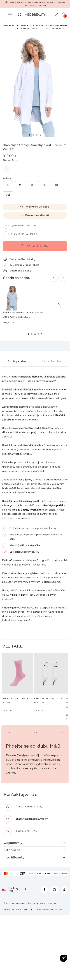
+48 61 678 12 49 (26, 831)
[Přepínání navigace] (9, 14)
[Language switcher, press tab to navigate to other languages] (4, 889)
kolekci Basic (20, 594)
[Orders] (57, 15)
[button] (29, 135)
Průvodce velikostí (37, 215)
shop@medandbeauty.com (32, 818)
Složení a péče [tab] (51, 361)
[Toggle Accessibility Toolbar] (63, 958)
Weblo (58, 909)
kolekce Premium (56, 389)
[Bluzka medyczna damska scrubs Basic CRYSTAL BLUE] (58, 305)
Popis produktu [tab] (19, 361)
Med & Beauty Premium (26, 509)
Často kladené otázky (29, 806)
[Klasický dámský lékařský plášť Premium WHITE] (6, 169)
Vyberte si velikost (37, 206)
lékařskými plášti (53, 505)
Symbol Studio (32, 909)
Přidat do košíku (38, 246)
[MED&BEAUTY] (35, 15)
